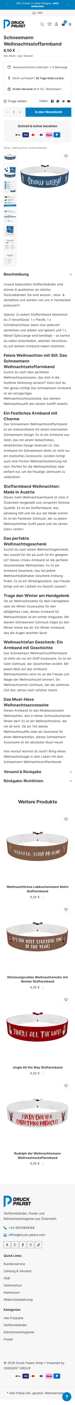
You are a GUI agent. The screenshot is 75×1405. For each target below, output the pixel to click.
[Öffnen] (70, 24)
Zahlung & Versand (17, 1271)
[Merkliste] (49, 24)
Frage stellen (17, 101)
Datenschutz (13, 1285)
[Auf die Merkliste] (66, 156)
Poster (8, 1339)
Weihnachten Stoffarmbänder (29, 147)
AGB (7, 1278)
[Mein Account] (56, 24)
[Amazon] (7, 1244)
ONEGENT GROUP (17, 1368)
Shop (7, 147)
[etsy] (14, 1244)
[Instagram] (30, 1244)
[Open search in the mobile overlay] (42, 24)
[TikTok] (38, 1244)
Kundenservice (14, 1264)
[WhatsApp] (57, 101)
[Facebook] (52, 101)
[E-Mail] (68, 101)
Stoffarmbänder (15, 1325)
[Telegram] (63, 101)
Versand (28, 55)
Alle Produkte (13, 1318)
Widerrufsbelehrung (18, 1299)
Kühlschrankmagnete (19, 1332)
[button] (6, 4)
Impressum (12, 1292)
